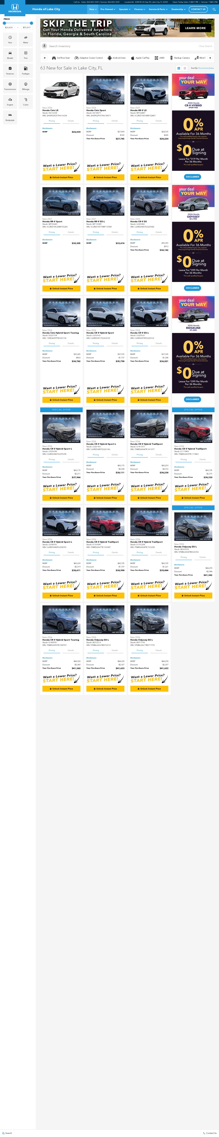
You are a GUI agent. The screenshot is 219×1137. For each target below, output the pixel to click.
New (91, 9)
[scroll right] (210, 58)
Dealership (177, 9)
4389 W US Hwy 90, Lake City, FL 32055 (151, 2)
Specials (123, 9)
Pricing (52, 121)
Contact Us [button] (198, 9)
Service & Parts (157, 9)
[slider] (4, 23)
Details (71, 121)
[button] (214, 9)
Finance (138, 9)
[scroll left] (45, 58)
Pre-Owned (107, 9)
